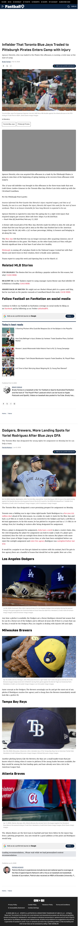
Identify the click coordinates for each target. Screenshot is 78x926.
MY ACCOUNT (53, 2)
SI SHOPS (44, 2)
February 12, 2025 (31, 219)
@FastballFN (43, 309)
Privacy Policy (12, 905)
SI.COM (4, 2)
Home (4, 413)
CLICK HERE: (12, 275)
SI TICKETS (26, 2)
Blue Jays (10, 239)
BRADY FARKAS (17, 387)
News (10, 413)
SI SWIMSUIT (17, 2)
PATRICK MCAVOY (17, 867)
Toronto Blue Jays (9, 124)
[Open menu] (3, 6)
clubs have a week (45, 530)
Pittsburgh (6, 250)
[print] (14, 403)
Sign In (73, 6)
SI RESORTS (36, 2)
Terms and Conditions (63, 905)
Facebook (8, 309)
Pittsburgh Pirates (24, 124)
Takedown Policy (47, 905)
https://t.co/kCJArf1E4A (48, 217)
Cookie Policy (32, 905)
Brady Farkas (6, 62)
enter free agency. (37, 541)
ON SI (9, 2)
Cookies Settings (33, 908)
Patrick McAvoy (7, 447)
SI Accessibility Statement (16, 908)
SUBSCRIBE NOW (64, 2)
